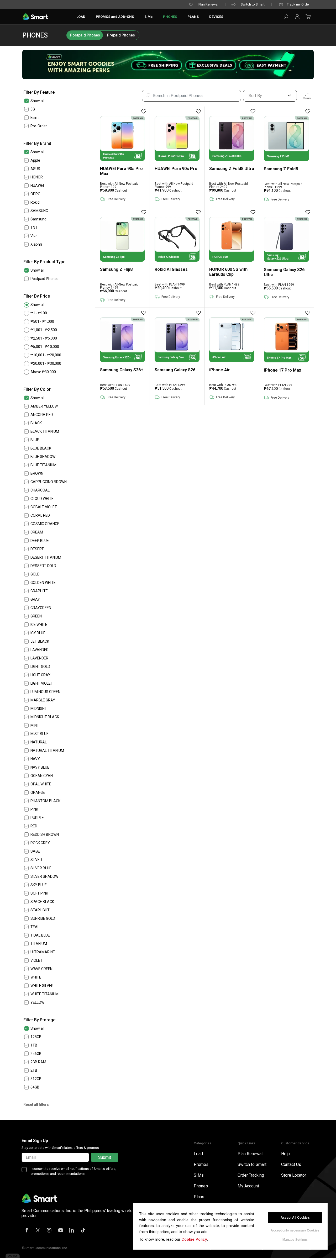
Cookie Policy (194, 1239)
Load (198, 1153)
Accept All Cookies (295, 1217)
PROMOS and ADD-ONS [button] (115, 17)
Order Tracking (251, 1175)
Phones (201, 1185)
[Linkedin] (72, 1231)
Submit (104, 1157)
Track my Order (298, 4)
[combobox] (191, 96)
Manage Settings (295, 1239)
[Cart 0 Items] (308, 18)
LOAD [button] (80, 17)
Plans (199, 1196)
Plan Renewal (208, 4)
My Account (248, 1185)
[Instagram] (49, 1231)
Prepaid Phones (121, 35)
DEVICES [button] (216, 17)
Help (285, 1153)
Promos (201, 1164)
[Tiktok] (83, 1231)
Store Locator (293, 1175)
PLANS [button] (193, 17)
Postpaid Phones (85, 35)
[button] (297, 16)
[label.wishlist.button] (144, 111)
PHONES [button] (170, 17)
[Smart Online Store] (35, 16)
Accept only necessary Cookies (295, 1230)
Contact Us (291, 1164)
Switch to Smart (253, 4)
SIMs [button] (148, 17)
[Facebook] (27, 1231)
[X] (38, 1231)
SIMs (199, 1175)
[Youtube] (60, 1231)
